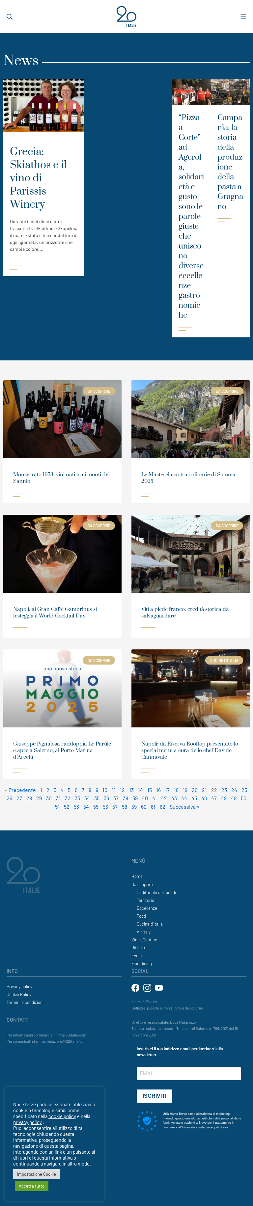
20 (195, 790)
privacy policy (27, 1122)
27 (19, 798)
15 (149, 790)
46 (204, 798)
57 (115, 806)
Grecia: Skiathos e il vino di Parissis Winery (38, 178)
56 (105, 806)
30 (49, 798)
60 (144, 806)
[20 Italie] (126, 16)
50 (243, 798)
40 (145, 798)
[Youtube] (159, 987)
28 (29, 798)
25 (244, 790)
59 (134, 806)
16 (158, 790)
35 (96, 798)
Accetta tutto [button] (31, 1186)
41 (154, 798)
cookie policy (62, 1116)
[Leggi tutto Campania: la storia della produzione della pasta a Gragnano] (230, 220)
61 (153, 806)
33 (77, 798)
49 (234, 798)
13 (131, 790)
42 (164, 798)
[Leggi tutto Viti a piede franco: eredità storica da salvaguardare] (148, 629)
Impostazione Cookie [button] (36, 1174)
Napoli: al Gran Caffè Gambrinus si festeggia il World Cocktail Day (55, 612)
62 (162, 806)
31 (58, 798)
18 (176, 790)
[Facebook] (135, 987)
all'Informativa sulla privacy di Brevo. (203, 1127)
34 (87, 798)
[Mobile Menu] (243, 16)
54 (86, 806)
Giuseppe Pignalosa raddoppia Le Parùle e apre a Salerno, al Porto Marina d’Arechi (62, 750)
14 (140, 790)
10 (104, 790)
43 (174, 798)
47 (214, 798)
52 (67, 806)
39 (135, 798)
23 (224, 790)
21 (204, 790)
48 (224, 798)
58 (124, 806)
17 (167, 790)
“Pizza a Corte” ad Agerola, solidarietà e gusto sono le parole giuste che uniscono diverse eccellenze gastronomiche (191, 216)
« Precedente (20, 790)
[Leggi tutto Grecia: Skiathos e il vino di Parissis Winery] (44, 268)
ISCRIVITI (154, 1096)
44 (184, 798)
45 (194, 798)
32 (67, 798)
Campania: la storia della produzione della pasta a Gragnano (230, 162)
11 (114, 790)
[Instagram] (147, 987)
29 (39, 798)
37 (116, 798)
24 (234, 790)
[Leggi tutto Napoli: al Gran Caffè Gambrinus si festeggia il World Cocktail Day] (20, 629)
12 (122, 790)
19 (185, 790)
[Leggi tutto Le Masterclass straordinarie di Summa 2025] (148, 495)
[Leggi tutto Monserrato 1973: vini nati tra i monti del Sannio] (20, 495)
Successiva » (185, 806)
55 (95, 806)
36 (106, 798)
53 (76, 806)
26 (9, 798)
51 (57, 806)
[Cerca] (10, 16)
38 (125, 798)
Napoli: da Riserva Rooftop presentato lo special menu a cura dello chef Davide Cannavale (189, 750)
